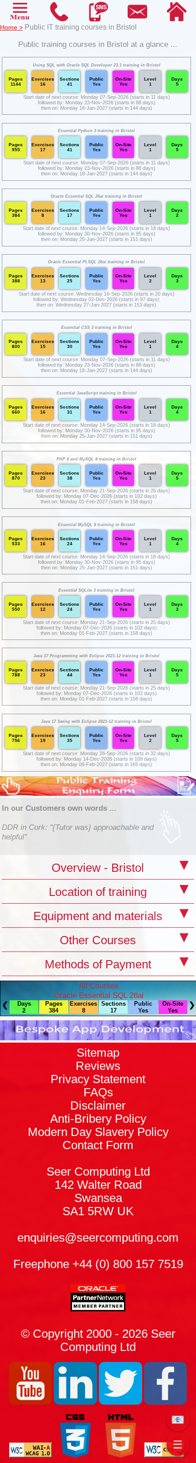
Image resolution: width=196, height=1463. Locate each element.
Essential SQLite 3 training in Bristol (96, 590)
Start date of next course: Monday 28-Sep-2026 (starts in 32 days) (96, 753)
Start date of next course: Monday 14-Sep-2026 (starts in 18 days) (96, 228)
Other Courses (98, 940)
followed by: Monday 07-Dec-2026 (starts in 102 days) (96, 496)
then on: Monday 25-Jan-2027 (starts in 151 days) (96, 239)
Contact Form (98, 1178)
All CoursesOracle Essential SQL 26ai (99, 990)
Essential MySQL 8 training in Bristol (96, 524)
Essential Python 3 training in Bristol (96, 130)
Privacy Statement (98, 1079)
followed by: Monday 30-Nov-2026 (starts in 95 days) (96, 233)
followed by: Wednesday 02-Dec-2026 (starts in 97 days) (96, 299)
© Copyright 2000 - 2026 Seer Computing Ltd (98, 1340)
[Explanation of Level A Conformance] (30, 1455)
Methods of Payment (98, 964)
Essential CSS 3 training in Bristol (96, 327)
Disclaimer (98, 1105)
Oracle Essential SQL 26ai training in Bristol (96, 196)
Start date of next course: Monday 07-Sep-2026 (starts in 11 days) (96, 97)
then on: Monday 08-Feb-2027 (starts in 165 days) (96, 764)
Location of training (98, 891)
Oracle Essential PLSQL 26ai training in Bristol (96, 262)
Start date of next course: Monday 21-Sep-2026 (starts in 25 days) (96, 490)
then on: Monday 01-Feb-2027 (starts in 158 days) (96, 501)
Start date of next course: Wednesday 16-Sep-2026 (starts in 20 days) (97, 294)
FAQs (98, 1092)
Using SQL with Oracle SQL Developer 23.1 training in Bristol (96, 65)
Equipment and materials (97, 916)
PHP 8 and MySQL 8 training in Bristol (96, 459)
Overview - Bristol (98, 867)
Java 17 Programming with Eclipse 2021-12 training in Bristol (96, 656)
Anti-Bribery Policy (98, 1118)
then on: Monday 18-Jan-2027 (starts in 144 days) (96, 108)
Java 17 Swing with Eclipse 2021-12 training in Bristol (96, 721)
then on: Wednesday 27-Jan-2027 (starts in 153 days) (96, 304)
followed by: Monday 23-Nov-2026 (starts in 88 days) (96, 102)
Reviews (98, 1065)
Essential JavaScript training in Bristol (97, 393)
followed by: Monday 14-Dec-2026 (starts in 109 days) (96, 759)
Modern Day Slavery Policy (98, 1131)
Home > (11, 27)
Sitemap (98, 1052)
